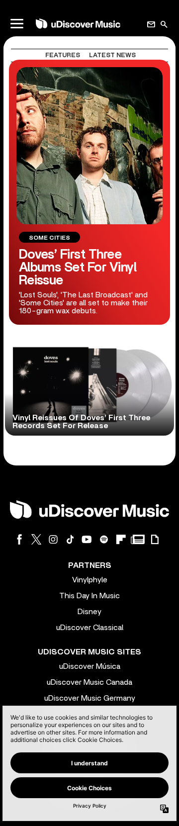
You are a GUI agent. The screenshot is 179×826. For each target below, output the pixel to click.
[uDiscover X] (36, 539)
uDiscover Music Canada (89, 682)
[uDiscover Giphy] (155, 539)
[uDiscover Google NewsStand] (138, 539)
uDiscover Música (89, 666)
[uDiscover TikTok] (70, 539)
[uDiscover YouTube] (87, 539)
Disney (89, 612)
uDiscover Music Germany (89, 698)
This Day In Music (89, 596)
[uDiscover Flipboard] (121, 539)
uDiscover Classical (89, 628)
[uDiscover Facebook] (19, 539)
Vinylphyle (89, 580)
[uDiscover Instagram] (53, 539)
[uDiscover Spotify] (104, 539)
